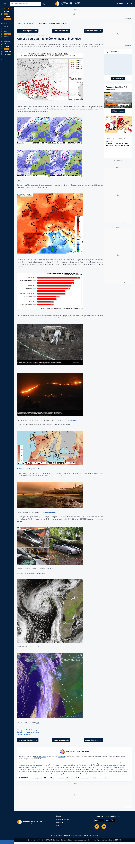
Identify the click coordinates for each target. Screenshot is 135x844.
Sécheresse (21, 35)
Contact (120, 4)
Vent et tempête (31, 35)
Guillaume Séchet (40, 757)
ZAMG (19, 181)
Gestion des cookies (91, 835)
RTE (51, 569)
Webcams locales (118, 111)
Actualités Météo (29, 23)
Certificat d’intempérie (63, 819)
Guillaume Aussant (49, 512)
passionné (61, 757)
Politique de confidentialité (73, 835)
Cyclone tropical (42, 35)
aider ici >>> (108, 778)
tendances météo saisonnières (115, 767)
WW (37, 647)
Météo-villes (60, 822)
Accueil (19, 23)
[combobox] (25, 4)
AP (66, 420)
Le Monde (73, 420)
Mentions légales (56, 835)
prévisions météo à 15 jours (28, 767)
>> (51, 475)
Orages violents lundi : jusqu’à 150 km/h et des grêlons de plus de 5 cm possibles (117, 145)
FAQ (57, 825)
